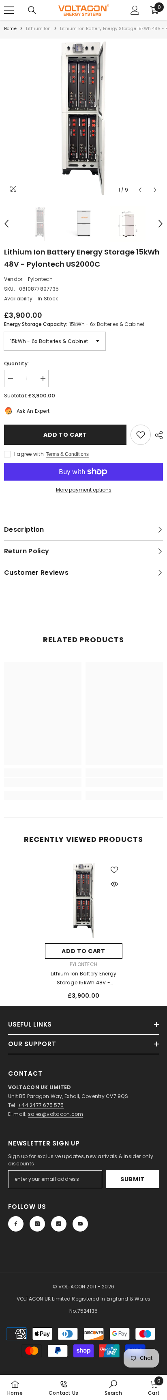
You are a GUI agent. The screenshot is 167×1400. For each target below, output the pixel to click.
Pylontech (40, 279)
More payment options (83, 489)
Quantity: (16, 363)
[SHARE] (157, 435)
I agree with (29, 454)
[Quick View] (114, 884)
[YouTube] (80, 1224)
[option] (83, 118)
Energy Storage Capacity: (74, 324)
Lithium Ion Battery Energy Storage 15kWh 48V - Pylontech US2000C (83, 978)
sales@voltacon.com (55, 1114)
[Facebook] (16, 1224)
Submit (132, 1179)
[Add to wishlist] (141, 435)
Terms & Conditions (67, 454)
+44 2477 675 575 (41, 1105)
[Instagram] (37, 1224)
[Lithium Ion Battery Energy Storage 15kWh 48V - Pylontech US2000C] (83, 900)
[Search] (32, 10)
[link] (42, 782)
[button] (140, 190)
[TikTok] (58, 1224)
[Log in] (135, 10)
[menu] (9, 10)
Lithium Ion (38, 29)
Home (10, 29)
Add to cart (65, 435)
